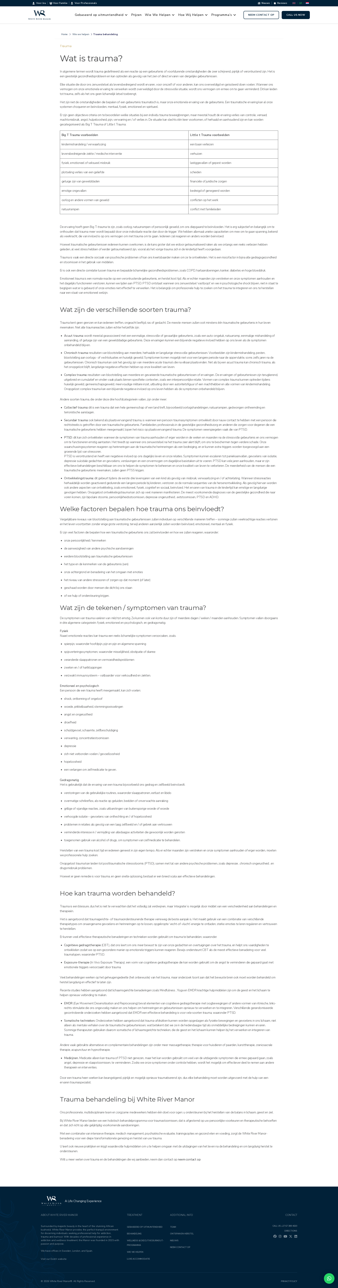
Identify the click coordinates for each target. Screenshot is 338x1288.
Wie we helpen (135, 1252)
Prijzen (136, 15)
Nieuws (266, 3)
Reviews (282, 3)
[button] (329, 1278)
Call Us (285, 1225)
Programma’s (221, 15)
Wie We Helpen (158, 15)
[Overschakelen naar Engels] (294, 3)
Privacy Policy (289, 1281)
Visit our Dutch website (53, 1259)
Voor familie (60, 3)
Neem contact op (261, 15)
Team (173, 1227)
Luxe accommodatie (138, 1258)
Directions (290, 1230)
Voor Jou (41, 3)
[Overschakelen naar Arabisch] (300, 3)
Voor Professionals (86, 3)
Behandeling (134, 1233)
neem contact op (189, 1159)
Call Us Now (295, 15)
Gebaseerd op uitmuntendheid (99, 15)
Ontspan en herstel (181, 1233)
